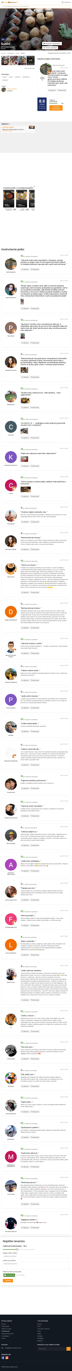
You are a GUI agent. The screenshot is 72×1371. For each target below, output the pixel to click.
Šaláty (39, 1333)
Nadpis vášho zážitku (10, 1253)
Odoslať (8, 1281)
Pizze (39, 1326)
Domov (3, 53)
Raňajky (39, 1336)
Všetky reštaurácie (7, 1333)
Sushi (17, 53)
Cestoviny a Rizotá (43, 1329)
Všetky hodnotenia (56, 108)
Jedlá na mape (6, 1329)
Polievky (40, 1341)
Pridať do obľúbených (53, 44)
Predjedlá (40, 1338)
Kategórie (11, 53)
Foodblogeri (5, 1336)
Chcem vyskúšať (51, 48)
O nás (3, 1338)
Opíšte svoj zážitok (9, 1260)
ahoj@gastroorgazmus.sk (13, 1348)
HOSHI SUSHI (9, 47)
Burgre (39, 1324)
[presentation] (31, 187)
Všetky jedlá (5, 1326)
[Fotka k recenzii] (22, 301)
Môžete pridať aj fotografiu (12, 1272)
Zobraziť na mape (7, 131)
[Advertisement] (18, 107)
